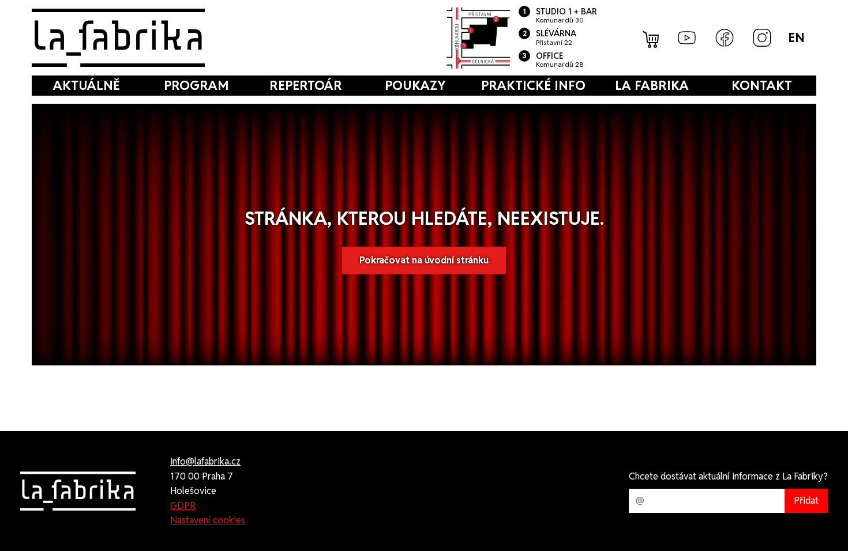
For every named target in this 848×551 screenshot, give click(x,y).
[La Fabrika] (118, 38)
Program (196, 85)
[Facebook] (724, 38)
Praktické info (533, 85)
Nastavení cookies (207, 520)
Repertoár (305, 85)
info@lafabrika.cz (205, 461)
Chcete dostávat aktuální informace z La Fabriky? (728, 476)
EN (796, 37)
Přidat (806, 501)
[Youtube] (687, 38)
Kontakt (761, 85)
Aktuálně (86, 85)
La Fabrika (652, 85)
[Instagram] (762, 38)
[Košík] (652, 38)
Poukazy (415, 85)
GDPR (183, 506)
